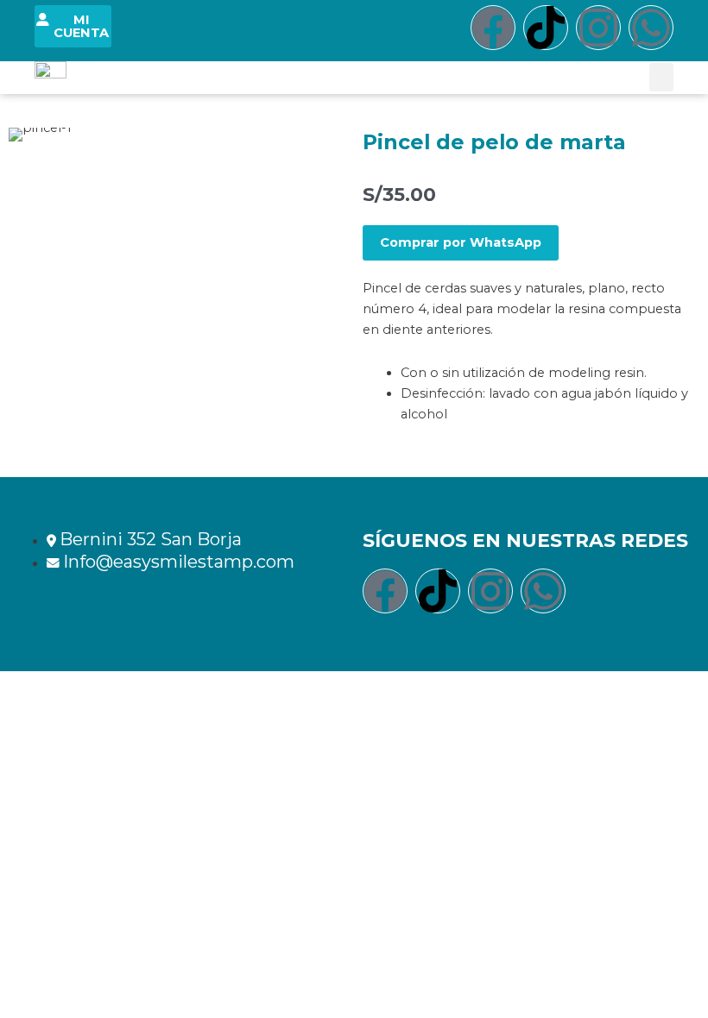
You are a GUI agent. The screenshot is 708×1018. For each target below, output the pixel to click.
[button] (661, 77)
